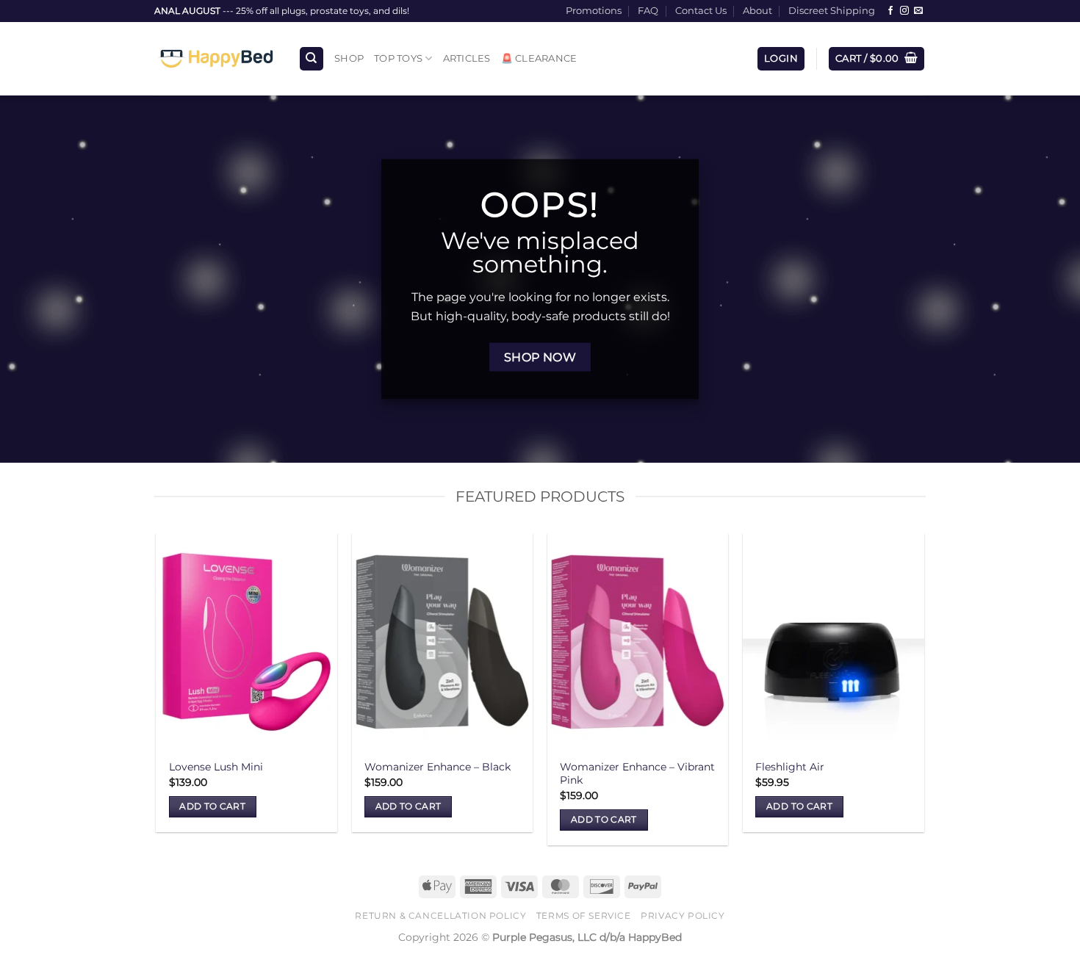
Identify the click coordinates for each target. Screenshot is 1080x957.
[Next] (923, 695)
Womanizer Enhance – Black (437, 766)
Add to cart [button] (212, 806)
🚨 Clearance (539, 58)
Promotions (594, 10)
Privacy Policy (683, 915)
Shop (349, 58)
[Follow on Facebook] (890, 11)
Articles (467, 58)
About (757, 10)
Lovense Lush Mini (216, 766)
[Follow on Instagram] (904, 11)
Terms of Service (583, 915)
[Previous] (157, 695)
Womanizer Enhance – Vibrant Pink (637, 773)
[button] (780, 59)
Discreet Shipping (831, 10)
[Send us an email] (918, 11)
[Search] (311, 59)
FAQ (648, 10)
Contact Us (701, 10)
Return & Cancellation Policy (440, 915)
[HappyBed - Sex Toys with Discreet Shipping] (215, 59)
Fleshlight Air (789, 766)
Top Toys (398, 58)
